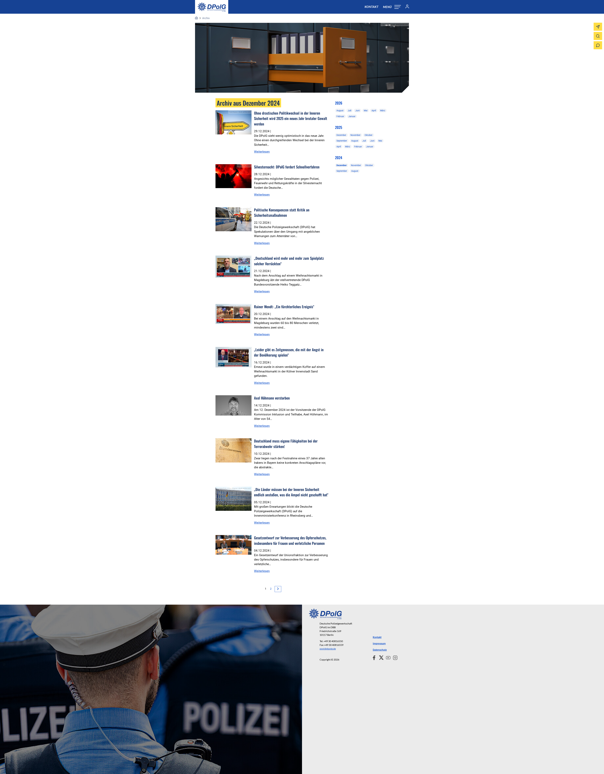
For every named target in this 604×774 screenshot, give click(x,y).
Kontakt (371, 7)
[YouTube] (386, 657)
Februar (340, 116)
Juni (357, 110)
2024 (338, 157)
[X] (380, 657)
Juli (349, 110)
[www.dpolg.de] (196, 18)
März (382, 110)
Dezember (341, 135)
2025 (338, 127)
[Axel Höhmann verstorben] (233, 405)
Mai (365, 110)
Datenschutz (380, 649)
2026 (338, 103)
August (340, 110)
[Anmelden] (406, 7)
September (341, 140)
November (355, 135)
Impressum (379, 643)
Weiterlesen (262, 151)
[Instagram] (393, 657)
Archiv (206, 18)
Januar (351, 116)
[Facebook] (375, 657)
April (374, 110)
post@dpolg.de (328, 648)
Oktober (368, 135)
